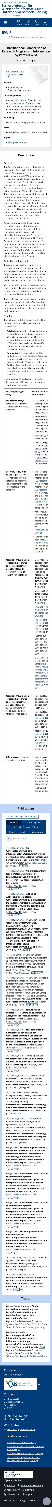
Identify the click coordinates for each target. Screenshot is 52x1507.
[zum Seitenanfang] (47, 1501)
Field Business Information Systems (24, 1453)
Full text (17, 889)
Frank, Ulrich (15, 954)
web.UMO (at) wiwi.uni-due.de (21, 1429)
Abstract (20, 866)
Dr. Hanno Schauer (39, 1356)
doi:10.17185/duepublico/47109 (21, 911)
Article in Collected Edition (26, 827)
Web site (39, 435)
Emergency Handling (32, 1485)
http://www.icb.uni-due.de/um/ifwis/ (15, 73)
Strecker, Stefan (36, 1075)
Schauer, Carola (16, 847)
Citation (26, 866)
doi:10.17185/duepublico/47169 (21, 1165)
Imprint (29, 1494)
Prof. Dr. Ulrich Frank (16, 100)
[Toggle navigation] (6, 22)
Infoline (11, 1485)
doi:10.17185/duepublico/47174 (21, 1249)
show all (14, 822)
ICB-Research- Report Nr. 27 (43, 459)
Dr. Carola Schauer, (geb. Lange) (31, 1327)
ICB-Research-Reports (25, 360)
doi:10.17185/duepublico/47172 (21, 1223)
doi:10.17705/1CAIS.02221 (18, 972)
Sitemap (29, 1489)
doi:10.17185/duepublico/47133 (21, 1067)
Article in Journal (34, 822)
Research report (17, 832)
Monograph (37, 832)
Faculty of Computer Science (20, 1442)
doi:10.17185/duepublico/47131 (21, 1021)
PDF (11, 889)
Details (23, 866)
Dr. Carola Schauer (15, 103)
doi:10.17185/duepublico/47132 (27, 1047)
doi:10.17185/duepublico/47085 (21, 885)
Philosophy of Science (16, 142)
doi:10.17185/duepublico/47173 (21, 1194)
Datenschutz (14, 1494)
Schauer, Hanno (36, 919)
